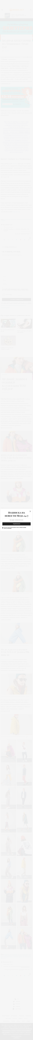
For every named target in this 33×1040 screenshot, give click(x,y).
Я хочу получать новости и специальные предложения (15, 528)
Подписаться (16, 523)
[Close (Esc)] (30, 511)
